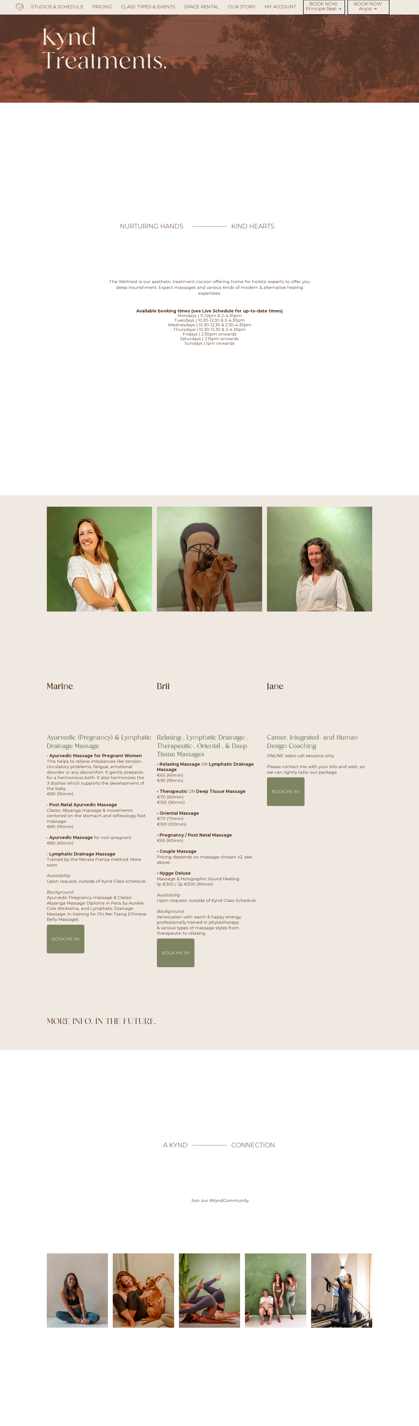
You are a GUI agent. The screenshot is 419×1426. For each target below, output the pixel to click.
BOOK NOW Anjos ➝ (368, 6)
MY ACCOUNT (280, 6)
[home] (20, 8)
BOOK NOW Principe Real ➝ (323, 6)
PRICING (102, 6)
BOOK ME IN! (66, 938)
